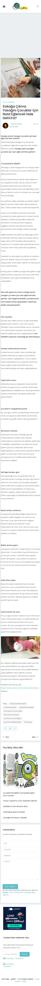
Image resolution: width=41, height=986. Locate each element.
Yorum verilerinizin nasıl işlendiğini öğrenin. (19, 893)
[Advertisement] (20, 36)
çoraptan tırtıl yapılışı (26, 707)
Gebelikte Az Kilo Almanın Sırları (15, 806)
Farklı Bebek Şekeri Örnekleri (14, 812)
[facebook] (5, 728)
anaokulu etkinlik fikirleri (18, 704)
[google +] (15, 728)
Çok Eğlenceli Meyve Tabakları (15, 818)
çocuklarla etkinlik (10, 707)
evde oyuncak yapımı (11, 715)
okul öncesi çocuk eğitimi (12, 718)
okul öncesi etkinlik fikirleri (12, 722)
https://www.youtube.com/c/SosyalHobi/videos (20, 688)
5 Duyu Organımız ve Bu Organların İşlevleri (20, 801)
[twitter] (10, 728)
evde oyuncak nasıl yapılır (13, 711)
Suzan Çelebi (16, 124)
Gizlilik (24, 981)
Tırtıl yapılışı (28, 722)
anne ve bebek (8, 102)
